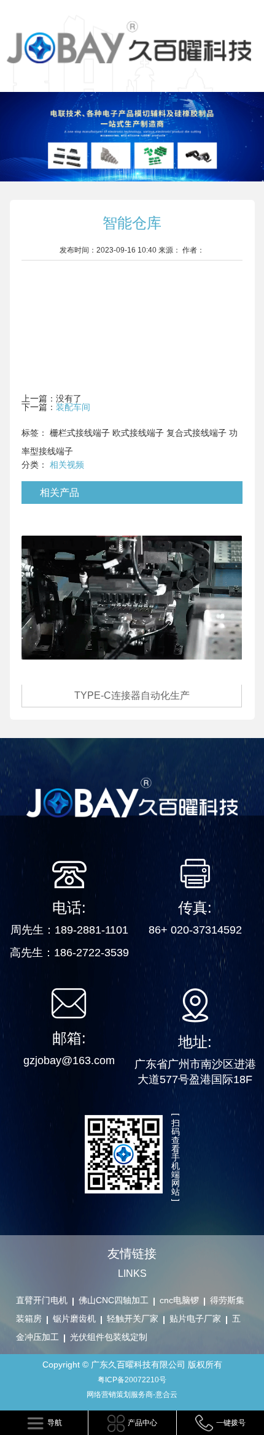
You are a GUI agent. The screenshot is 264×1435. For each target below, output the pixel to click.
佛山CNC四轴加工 (114, 1300)
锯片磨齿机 (74, 1318)
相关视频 (67, 465)
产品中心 (142, 1422)
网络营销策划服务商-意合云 (132, 1394)
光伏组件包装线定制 (108, 1337)
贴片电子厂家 (195, 1318)
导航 (54, 1422)
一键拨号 (231, 1422)
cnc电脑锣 (179, 1300)
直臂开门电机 (42, 1300)
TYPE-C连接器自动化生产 (132, 695)
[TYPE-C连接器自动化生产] (131, 597)
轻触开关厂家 (132, 1318)
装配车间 (73, 407)
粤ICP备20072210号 (132, 1380)
